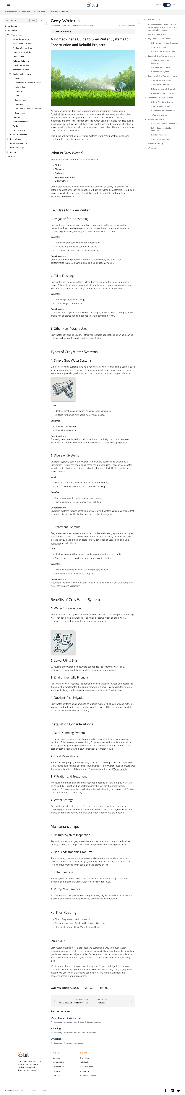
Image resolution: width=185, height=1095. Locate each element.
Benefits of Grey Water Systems (162, 76)
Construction (39, 12)
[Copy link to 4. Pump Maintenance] (84, 889)
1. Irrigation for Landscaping (164, 43)
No (106, 988)
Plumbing (19, 104)
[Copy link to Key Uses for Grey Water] (94, 210)
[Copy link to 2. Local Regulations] (82, 756)
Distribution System (60, 465)
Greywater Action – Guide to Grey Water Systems (80, 923)
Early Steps (13, 26)
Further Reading (155, 143)
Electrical (18, 78)
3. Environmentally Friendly (163, 89)
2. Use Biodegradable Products (161, 129)
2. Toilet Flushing (158, 47)
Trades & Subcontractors (23, 48)
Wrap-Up (152, 148)
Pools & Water (18, 130)
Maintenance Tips (156, 119)
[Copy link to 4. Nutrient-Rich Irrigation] (89, 698)
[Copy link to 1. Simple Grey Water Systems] (96, 361)
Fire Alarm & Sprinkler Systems (28, 109)
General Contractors (21, 39)
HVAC (17, 96)
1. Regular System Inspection (164, 124)
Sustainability (57, 114)
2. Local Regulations (160, 106)
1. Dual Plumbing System (162, 102)
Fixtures (16, 117)
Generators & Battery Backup (28, 83)
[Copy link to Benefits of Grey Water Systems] (106, 600)
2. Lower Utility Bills (160, 85)
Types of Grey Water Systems (161, 56)
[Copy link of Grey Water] (79, 21)
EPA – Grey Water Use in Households (73, 919)
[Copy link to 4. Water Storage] (78, 800)
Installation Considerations (160, 98)
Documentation (10, 12)
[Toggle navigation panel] (46, 23)
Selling (13, 152)
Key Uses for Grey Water (159, 39)
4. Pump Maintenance (161, 139)
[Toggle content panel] (139, 21)
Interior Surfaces (20, 122)
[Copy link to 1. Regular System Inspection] (94, 835)
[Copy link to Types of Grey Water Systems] (102, 352)
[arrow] (145, 38)
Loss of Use (15, 139)
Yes (91, 988)
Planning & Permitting (22, 52)
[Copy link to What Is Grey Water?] (88, 153)
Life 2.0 (11, 156)
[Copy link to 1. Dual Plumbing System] (89, 733)
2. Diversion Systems (160, 67)
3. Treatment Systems (160, 72)
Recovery (26, 12)
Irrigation (56, 1038)
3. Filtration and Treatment (163, 111)
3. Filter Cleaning (158, 135)
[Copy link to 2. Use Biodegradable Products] (97, 852)
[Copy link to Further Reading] (80, 913)
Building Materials (20, 61)
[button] (21, 20)
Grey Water (20, 113)
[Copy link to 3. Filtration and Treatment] (91, 777)
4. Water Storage (159, 115)
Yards (15, 126)
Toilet (65, 124)
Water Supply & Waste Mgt (66, 1018)
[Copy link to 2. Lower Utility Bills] (82, 661)
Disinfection (120, 536)
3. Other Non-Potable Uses (163, 52)
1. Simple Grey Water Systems (160, 61)
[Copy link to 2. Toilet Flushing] (78, 276)
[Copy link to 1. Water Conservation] (85, 608)
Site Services (18, 56)
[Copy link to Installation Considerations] (97, 724)
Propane (18, 91)
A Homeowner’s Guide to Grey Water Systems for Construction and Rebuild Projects (162, 27)
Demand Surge (17, 148)
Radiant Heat (20, 100)
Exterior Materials (20, 65)
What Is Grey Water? (157, 34)
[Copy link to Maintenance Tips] (83, 827)
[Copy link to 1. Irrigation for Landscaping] (93, 219)
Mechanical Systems (59, 12)
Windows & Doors (20, 69)
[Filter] (41, 20)
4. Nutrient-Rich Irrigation (163, 93)
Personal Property (18, 135)
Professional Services (22, 43)
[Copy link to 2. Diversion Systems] (83, 456)
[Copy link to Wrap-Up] (70, 941)
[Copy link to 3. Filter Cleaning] (77, 872)
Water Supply (120, 769)
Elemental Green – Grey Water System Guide (77, 927)
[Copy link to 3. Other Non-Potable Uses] (92, 329)
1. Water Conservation (161, 80)
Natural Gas (20, 87)
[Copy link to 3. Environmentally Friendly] (92, 678)
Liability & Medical (18, 143)
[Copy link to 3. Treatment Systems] (85, 527)
